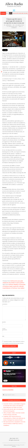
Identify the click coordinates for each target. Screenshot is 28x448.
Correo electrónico (4, 330)
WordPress (14, 446)
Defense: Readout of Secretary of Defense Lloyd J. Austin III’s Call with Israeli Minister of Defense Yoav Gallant (14, 286)
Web (3, 336)
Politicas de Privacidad (8, 444)
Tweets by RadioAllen (7, 389)
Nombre (4, 322)
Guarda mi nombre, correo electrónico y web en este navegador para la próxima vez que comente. (13, 342)
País (16, 26)
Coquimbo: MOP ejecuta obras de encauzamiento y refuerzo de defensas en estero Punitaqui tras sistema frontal (14, 418)
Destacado (11, 26)
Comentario (4, 304)
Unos (19, 444)
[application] (14, 375)
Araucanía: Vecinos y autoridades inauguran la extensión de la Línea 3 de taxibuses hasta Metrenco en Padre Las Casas (14, 405)
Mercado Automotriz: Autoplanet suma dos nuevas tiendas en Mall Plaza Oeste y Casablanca (14, 423)
